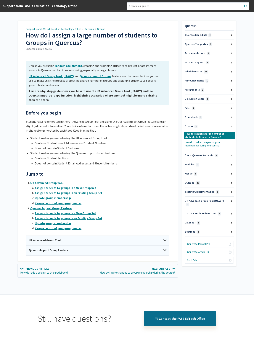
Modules (191, 164)
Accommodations (197, 53)
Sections (192, 232)
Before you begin (43, 113)
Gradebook (193, 117)
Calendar (192, 223)
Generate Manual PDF (199, 244)
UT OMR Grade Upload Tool (202, 213)
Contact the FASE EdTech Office (182, 318)
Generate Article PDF (198, 252)
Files (189, 108)
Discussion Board (196, 99)
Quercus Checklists (197, 35)
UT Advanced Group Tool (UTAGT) (204, 202)
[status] (97, 83)
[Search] (245, 6)
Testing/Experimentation (201, 192)
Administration (196, 72)
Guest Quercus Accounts (201, 155)
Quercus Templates (198, 44)
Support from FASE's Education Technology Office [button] (40, 6)
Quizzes (192, 183)
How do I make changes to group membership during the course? (203, 144)
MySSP (190, 174)
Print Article (193, 260)
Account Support (196, 62)
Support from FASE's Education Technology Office (54, 29)
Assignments (194, 90)
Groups (101, 29)
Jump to (35, 174)
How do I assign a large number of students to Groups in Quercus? (91, 39)
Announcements (196, 81)
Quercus (89, 29)
